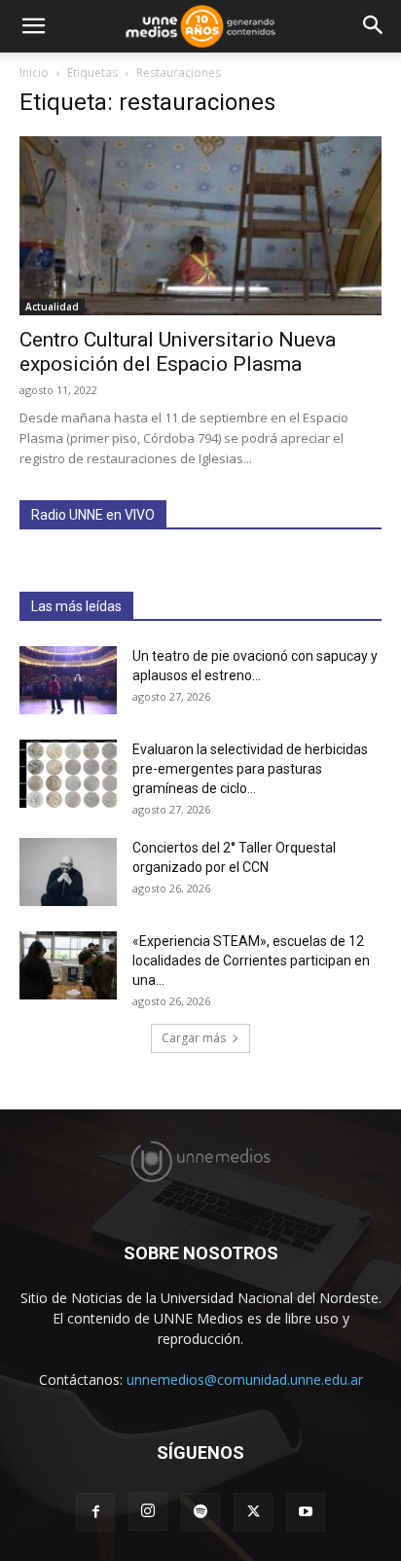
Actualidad (52, 306)
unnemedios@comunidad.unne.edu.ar (245, 1379)
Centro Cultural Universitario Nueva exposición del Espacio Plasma (177, 352)
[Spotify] (200, 1512)
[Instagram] (147, 1511)
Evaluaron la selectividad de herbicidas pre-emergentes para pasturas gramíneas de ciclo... (250, 769)
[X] (253, 1512)
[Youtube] (305, 1512)
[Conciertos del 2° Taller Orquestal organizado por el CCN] (68, 872)
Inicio (34, 72)
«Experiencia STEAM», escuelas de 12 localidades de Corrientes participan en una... (251, 960)
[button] (33, 26)
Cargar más (194, 1038)
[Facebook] (95, 1512)
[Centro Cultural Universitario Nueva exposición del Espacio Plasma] (200, 225)
